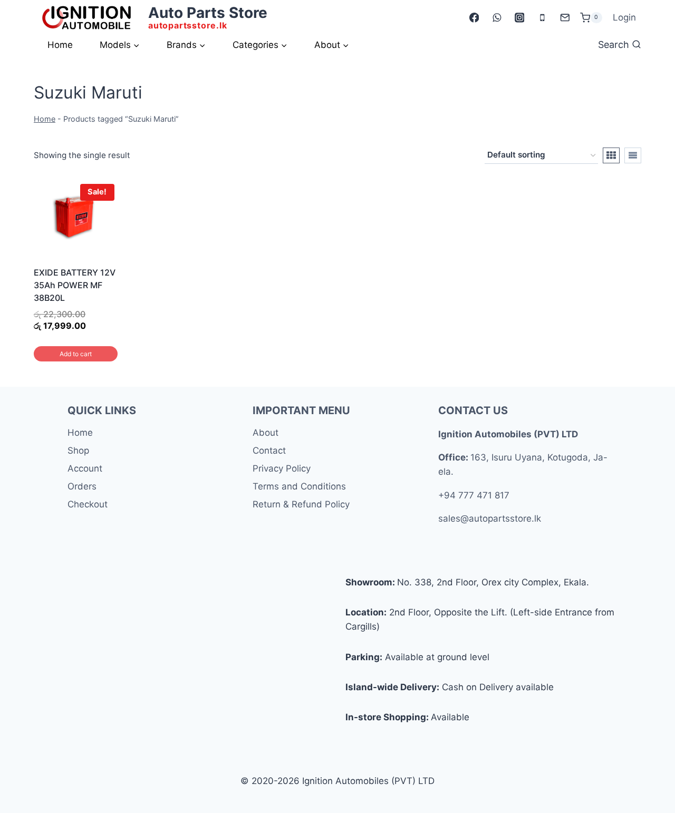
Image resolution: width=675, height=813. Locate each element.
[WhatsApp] (496, 17)
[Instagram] (519, 17)
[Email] (564, 17)
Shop (78, 450)
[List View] (632, 155)
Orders (82, 486)
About (265, 432)
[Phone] (542, 17)
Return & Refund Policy (301, 504)
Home (60, 45)
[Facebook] (474, 17)
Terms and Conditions (299, 486)
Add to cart (76, 354)
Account (85, 468)
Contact (269, 450)
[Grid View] (611, 155)
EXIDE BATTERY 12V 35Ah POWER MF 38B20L (74, 285)
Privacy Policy (282, 468)
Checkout (88, 504)
